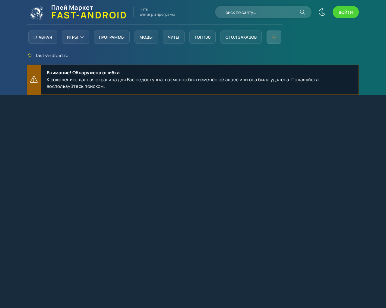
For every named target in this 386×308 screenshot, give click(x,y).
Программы (112, 37)
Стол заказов (241, 37)
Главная (42, 37)
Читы (173, 37)
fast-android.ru (52, 55)
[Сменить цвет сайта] (322, 12)
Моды (146, 37)
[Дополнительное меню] (274, 37)
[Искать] (302, 12)
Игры (72, 37)
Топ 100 (202, 37)
